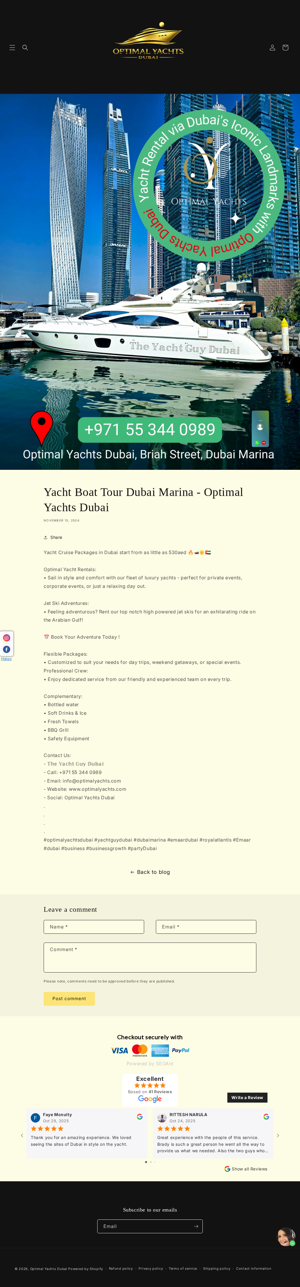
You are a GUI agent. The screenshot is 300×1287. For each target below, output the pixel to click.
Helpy (6, 659)
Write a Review (247, 1097)
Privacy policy (151, 1268)
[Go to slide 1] (146, 1162)
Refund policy (121, 1268)
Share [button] (56, 537)
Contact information (253, 1268)
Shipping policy (217, 1268)
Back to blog (153, 872)
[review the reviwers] (140, 1118)
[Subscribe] (196, 1226)
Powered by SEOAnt (150, 1063)
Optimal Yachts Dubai (48, 1269)
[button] (12, 47)
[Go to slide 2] (150, 1162)
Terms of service (183, 1268)
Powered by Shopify (85, 1269)
